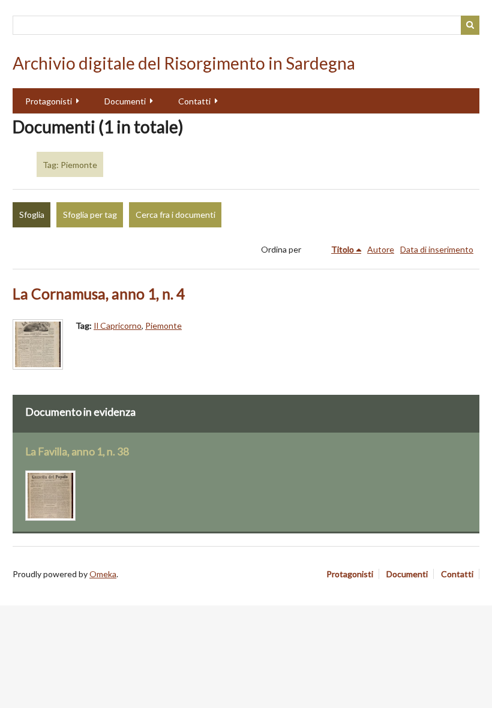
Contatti (194, 101)
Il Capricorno (118, 325)
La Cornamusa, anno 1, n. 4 (99, 293)
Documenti (125, 101)
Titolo (342, 249)
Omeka (102, 574)
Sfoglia (31, 214)
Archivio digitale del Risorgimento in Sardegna (184, 63)
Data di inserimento (436, 249)
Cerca (470, 25)
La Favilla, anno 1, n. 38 (77, 451)
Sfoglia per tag (90, 214)
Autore (380, 249)
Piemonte (163, 325)
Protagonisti (48, 101)
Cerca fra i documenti (175, 214)
